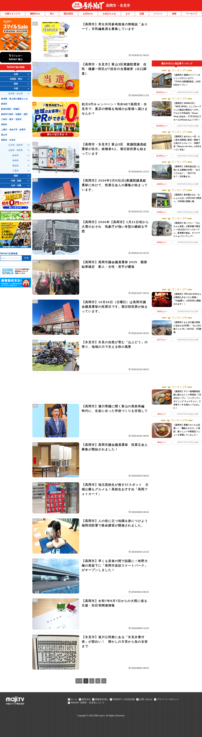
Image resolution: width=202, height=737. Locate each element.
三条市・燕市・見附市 (11, 119)
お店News (88, 13)
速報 (174, 13)
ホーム (74, 699)
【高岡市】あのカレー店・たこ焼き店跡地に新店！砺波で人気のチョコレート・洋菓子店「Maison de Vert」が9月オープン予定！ (187, 143)
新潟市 (4, 104)
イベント (158, 13)
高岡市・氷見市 (118, 5)
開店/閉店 (68, 13)
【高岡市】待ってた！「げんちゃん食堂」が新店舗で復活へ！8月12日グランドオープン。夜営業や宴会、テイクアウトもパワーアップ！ (186, 229)
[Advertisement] (90, 387)
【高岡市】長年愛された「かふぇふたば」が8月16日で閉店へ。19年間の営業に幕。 (187, 198)
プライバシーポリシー (168, 699)
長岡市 (4, 124)
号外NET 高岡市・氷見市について (87, 702)
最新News (35, 13)
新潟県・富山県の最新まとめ (14, 99)
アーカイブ (191, 13)
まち (128, 13)
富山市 (4, 135)
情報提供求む (101, 699)
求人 (52, 13)
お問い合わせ (145, 699)
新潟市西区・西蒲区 (10, 109)
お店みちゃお (109, 13)
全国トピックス (12, 13)
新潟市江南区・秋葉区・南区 (14, 114)
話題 (142, 13)
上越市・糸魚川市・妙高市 (13, 129)
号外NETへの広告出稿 (124, 699)
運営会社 (86, 699)
